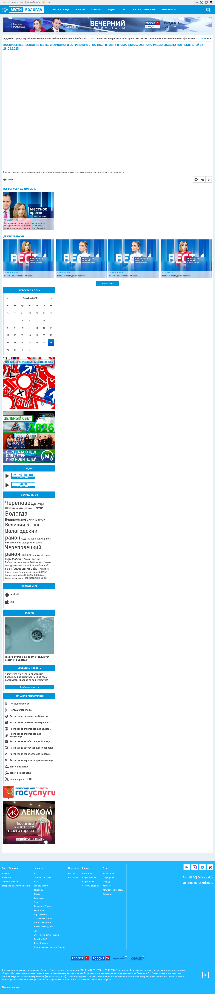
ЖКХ (36, 881)
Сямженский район (14, 578)
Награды (107, 881)
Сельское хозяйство (43, 918)
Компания (108, 894)
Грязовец (43, 572)
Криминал (38, 890)
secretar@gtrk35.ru (200, 883)
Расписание (108, 873)
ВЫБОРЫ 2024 (40, 939)
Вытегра (39, 504)
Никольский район (34, 575)
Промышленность (42, 922)
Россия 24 (6, 877)
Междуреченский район (17, 565)
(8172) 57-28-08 (200, 877)
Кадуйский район (41, 555)
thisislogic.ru (105, 979)
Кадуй (24, 538)
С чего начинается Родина (46, 935)
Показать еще (107, 283)
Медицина (39, 910)
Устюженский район (39, 538)
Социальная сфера (43, 877)
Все (35, 873)
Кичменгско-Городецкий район (21, 572)
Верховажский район (36, 578)
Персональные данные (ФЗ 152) (65, 979)
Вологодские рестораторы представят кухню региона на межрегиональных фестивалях (115, 38)
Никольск (26, 555)
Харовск (44, 568)
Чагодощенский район (30, 542)
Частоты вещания (90, 885)
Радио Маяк (88, 881)
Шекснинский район (18, 508)
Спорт (37, 902)
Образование (40, 914)
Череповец (19, 502)
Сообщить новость (29, 687)
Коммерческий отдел (113, 890)
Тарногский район (14, 575)
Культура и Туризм (42, 906)
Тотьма (36, 559)
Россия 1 (6, 873)
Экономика (39, 898)
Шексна (38, 508)
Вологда (16, 513)
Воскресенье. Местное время (16, 885)
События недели (10, 881)
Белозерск (11, 542)
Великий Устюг (22, 525)
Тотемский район (40, 562)
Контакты (107, 885)
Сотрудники (109, 877)
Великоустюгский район (25, 519)
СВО (35, 930)
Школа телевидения (144, 9)
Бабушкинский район (17, 562)
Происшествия (41, 885)
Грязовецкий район (25, 569)
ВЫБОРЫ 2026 (169, 9)
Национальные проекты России (49, 947)
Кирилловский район (18, 559)
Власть (37, 894)
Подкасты (87, 873)
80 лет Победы (41, 943)
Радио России (89, 877)
